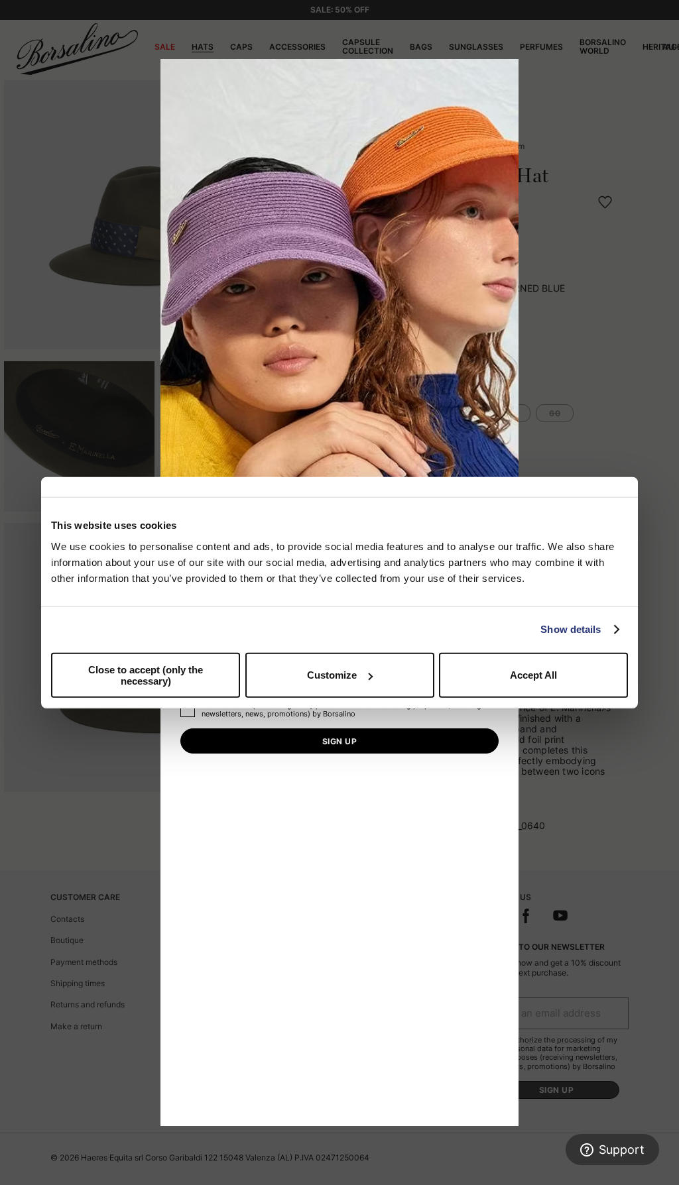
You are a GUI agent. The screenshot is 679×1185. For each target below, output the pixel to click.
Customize (332, 675)
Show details (570, 629)
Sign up (339, 741)
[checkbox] (187, 710)
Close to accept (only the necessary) (145, 674)
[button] (504, 73)
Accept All (533, 675)
